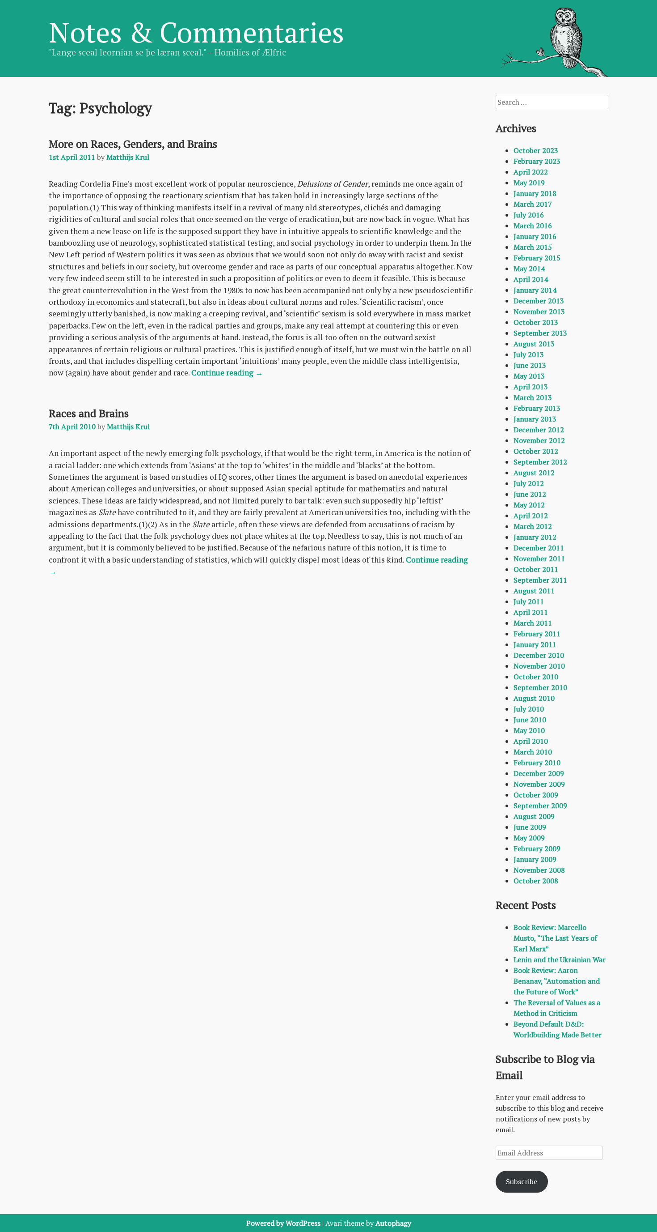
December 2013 (539, 301)
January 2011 (535, 644)
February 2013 (537, 408)
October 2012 (536, 451)
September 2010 (540, 687)
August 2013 (534, 344)
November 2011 (539, 558)
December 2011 (539, 548)
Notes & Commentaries (196, 32)
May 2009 (529, 838)
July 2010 (529, 709)
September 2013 (540, 333)
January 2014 (535, 290)
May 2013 (529, 376)
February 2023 (537, 161)
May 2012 (529, 505)
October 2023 (536, 150)
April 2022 (531, 172)
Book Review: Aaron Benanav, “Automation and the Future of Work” (557, 981)
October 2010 (536, 677)
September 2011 (540, 580)
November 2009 (539, 784)
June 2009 (530, 827)
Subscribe (521, 1181)
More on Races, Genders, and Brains (133, 143)
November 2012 (539, 440)
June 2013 (530, 365)
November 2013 (539, 311)
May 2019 (529, 183)
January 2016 (535, 236)
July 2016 (529, 215)
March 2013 (533, 397)
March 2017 (533, 204)
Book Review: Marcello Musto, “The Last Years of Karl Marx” (555, 938)
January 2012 (535, 537)
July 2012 (529, 483)
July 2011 (529, 601)
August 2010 (534, 698)
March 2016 (533, 225)
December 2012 (539, 430)
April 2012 (531, 515)
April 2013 (531, 387)
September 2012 (540, 462)
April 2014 (531, 279)
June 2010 (530, 720)
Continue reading (227, 372)
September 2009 (540, 805)
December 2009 (539, 773)
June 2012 (530, 494)
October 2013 (536, 322)
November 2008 (539, 870)
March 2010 (533, 752)
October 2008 (536, 881)
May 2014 (529, 268)
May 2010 (529, 730)
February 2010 (537, 762)
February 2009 (537, 848)
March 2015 (533, 247)
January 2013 (535, 419)
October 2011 (536, 569)
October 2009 (536, 795)
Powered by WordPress (283, 1223)
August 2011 (534, 591)
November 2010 (539, 666)
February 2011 (537, 634)
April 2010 (531, 741)
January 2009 (535, 859)
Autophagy (393, 1223)
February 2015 (537, 258)
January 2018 (535, 193)
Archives (516, 128)
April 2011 (531, 612)
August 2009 (534, 816)
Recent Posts (526, 905)
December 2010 (539, 655)
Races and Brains (89, 413)
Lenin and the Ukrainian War (560, 959)
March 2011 (533, 623)
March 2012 (533, 526)
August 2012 (534, 472)
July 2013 (529, 354)
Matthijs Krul (127, 157)
